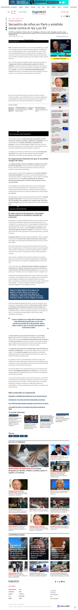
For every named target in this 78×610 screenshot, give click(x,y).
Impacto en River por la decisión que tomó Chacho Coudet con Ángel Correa (57, 148)
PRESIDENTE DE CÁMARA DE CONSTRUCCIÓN (16, 491)
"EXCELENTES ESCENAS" (15, 509)
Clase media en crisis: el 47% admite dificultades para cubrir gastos (59, 528)
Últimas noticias (5, 7)
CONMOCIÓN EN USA (45, 420)
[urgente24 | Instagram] (65, 16)
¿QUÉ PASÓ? (54, 146)
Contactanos (53, 592)
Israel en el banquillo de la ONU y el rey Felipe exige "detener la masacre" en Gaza (21, 109)
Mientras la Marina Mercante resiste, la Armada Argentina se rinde (56, 122)
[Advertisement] (29, 83)
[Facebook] (6, 19)
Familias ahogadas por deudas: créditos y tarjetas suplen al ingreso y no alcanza (28, 470)
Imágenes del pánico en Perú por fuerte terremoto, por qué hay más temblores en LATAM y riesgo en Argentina (15, 421)
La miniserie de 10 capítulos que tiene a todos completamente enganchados (18, 511)
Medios (27, 7)
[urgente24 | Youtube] (67, 16)
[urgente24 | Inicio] (68, 600)
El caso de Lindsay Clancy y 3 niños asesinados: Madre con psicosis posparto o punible (47, 425)
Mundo (21, 7)
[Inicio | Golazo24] (69, 16)
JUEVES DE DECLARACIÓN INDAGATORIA (64, 414)
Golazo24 (65, 7)
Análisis (33, 7)
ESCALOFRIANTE (13, 526)
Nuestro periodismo (54, 598)
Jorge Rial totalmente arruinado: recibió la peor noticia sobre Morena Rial (56, 115)
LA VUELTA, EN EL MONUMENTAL (59, 509)
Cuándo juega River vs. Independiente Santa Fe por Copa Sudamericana (59, 511)
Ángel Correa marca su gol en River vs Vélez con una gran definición (39, 510)
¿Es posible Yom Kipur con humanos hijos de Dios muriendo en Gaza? (27, 408)
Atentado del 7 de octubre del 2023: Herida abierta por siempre (27, 400)
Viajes (20, 598)
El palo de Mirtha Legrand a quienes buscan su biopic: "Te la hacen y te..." (59, 492)
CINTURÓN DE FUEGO (13, 415)
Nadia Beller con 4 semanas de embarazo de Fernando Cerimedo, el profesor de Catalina (38, 574)
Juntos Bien (73, 7)
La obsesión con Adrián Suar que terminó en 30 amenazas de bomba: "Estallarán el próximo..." (17, 528)
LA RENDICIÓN (55, 120)
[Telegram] (6, 25)
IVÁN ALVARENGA (57, 135)
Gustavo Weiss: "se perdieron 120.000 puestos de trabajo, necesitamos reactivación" (18, 493)
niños (10, 436)
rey (26, 436)
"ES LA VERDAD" (55, 127)
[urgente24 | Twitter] (63, 16)
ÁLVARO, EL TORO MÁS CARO (58, 473)
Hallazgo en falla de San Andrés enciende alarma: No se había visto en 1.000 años (57, 141)
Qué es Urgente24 (54, 594)
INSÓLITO (53, 491)
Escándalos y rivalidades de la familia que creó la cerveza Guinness (28, 396)
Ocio (38, 7)
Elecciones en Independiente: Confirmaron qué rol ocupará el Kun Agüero (59, 458)
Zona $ (59, 7)
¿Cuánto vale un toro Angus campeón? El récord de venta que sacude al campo (58, 475)
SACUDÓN (54, 113)
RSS (51, 596)
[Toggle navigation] (9, 12)
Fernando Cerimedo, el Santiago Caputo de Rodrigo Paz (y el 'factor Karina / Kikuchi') (30, 426)
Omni (48, 7)
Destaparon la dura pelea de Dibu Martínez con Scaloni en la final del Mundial (57, 130)
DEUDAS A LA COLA (55, 526)
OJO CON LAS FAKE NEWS (57, 573)
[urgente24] (14, 582)
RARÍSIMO (32, 573)
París (22, 436)
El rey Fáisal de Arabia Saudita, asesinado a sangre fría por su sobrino (41, 109)
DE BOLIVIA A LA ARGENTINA (31, 421)
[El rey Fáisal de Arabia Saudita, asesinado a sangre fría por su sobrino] (32, 109)
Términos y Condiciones (12, 604)
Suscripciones (53, 590)
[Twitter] (6, 21)
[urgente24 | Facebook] (61, 16)
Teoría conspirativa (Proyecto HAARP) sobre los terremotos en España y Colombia (59, 574)
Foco (43, 7)
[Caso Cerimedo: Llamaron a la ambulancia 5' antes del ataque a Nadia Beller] (61, 415)
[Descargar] (6, 27)
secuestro (16, 436)
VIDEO (31, 509)
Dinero (54, 7)
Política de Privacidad (20, 604)
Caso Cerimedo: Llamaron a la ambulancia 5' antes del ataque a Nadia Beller (62, 419)
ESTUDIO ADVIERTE (56, 139)
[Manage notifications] (75, 607)
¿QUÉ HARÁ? (53, 456)
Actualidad (14, 7)
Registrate (63, 12)
